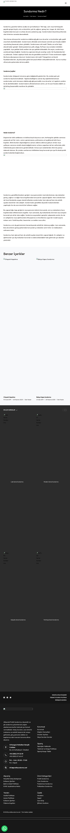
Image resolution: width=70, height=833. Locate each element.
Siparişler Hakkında (61, 700)
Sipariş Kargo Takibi (44, 751)
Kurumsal (40, 729)
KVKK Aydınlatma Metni (11, 786)
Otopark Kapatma (9, 397)
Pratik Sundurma (43, 779)
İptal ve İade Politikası (11, 784)
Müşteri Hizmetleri (43, 732)
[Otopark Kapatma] (18, 326)
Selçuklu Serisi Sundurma (18, 620)
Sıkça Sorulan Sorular (44, 737)
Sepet (39, 798)
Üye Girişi (40, 800)
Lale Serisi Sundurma (17, 482)
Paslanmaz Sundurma (44, 784)
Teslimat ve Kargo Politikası (58, 697)
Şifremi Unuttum (42, 803)
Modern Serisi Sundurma (51, 482)
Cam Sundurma (42, 781)
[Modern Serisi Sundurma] (39, 482)
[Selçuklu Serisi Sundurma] (6, 620)
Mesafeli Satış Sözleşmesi (59, 695)
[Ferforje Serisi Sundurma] (39, 620)
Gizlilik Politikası (8, 795)
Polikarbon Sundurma (44, 786)
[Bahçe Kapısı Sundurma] (51, 326)
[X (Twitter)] (4, 697)
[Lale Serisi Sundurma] (6, 482)
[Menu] (66, 3)
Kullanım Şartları (9, 781)
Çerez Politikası (8, 798)
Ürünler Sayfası (42, 734)
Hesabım (40, 795)
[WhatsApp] (10, 697)
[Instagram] (7, 697)
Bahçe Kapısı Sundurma (43, 397)
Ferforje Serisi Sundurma (51, 620)
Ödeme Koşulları (9, 803)
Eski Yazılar (28, 399)
